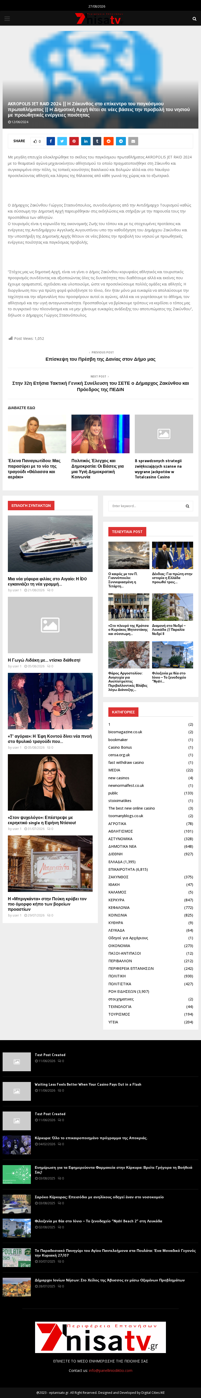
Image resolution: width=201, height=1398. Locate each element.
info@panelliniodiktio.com (110, 1370)
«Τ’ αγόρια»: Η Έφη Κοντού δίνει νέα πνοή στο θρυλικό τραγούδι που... (50, 739)
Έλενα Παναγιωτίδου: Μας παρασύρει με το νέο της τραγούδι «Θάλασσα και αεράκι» (34, 468)
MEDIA (114, 769)
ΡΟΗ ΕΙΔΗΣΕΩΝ (122, 991)
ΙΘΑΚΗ (114, 884)
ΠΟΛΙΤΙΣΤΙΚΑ (119, 983)
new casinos (118, 777)
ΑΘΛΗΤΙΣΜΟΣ (120, 831)
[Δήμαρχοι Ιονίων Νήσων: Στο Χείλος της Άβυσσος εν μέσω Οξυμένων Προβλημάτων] (17, 1287)
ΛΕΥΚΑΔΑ (116, 930)
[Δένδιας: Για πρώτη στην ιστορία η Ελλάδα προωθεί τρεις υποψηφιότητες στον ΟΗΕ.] (172, 555)
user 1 (17, 590)
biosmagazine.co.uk (125, 731)
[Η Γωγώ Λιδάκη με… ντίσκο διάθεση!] (50, 625)
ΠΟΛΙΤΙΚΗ (117, 975)
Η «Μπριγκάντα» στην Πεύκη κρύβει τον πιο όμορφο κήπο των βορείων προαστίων (47, 904)
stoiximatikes (119, 800)
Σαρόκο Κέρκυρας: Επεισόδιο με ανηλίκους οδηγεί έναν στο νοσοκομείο (99, 1197)
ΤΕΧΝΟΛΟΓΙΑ (119, 1006)
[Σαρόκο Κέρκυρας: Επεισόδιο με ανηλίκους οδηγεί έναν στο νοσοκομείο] (17, 1204)
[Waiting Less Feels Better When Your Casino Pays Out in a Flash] (17, 1091)
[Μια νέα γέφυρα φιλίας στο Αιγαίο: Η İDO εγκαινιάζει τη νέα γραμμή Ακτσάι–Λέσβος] (50, 543)
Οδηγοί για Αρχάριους (128, 937)
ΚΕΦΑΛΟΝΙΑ (119, 907)
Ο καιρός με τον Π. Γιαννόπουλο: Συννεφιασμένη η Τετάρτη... (122, 580)
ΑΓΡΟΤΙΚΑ (117, 823)
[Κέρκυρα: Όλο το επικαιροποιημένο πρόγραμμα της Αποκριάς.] (17, 1145)
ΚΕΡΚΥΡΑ (116, 899)
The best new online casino (131, 808)
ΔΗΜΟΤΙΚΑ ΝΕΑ (122, 846)
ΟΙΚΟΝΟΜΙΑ (119, 945)
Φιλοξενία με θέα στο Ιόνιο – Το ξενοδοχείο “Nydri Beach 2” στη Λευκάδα (98, 1221)
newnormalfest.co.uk (126, 785)
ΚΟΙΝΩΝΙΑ (117, 915)
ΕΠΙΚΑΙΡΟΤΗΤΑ (121, 869)
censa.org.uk (119, 754)
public (113, 792)
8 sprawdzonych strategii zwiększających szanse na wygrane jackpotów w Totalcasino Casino (158, 468)
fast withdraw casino (126, 762)
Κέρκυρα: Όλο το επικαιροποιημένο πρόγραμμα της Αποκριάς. (91, 1138)
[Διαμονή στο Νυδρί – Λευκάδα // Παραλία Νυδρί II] (172, 607)
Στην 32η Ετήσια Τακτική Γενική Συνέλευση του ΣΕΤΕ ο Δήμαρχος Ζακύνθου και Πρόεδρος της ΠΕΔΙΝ (100, 386)
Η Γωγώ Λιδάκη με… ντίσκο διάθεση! (44, 660)
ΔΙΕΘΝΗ (115, 853)
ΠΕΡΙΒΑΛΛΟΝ (120, 960)
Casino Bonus (120, 747)
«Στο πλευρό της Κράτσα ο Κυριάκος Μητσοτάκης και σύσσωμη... (128, 629)
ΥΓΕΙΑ (113, 1021)
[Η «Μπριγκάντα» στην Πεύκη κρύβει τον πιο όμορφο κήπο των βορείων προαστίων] (50, 863)
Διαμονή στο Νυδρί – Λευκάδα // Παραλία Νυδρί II (169, 629)
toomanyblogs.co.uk (125, 815)
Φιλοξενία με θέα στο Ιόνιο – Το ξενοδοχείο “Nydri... (169, 677)
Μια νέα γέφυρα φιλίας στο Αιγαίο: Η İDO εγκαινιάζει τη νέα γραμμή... (47, 581)
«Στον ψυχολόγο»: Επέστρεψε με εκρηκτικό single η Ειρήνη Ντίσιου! (42, 820)
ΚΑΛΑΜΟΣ (117, 892)
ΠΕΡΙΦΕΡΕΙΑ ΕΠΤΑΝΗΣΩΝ (131, 968)
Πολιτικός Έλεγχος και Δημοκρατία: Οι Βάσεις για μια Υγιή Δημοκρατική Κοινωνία (97, 468)
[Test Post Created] (17, 1061)
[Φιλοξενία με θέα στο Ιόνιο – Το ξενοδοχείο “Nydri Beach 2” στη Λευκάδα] (172, 655)
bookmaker (118, 739)
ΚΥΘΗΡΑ (115, 922)
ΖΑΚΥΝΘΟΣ (118, 876)
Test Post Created (50, 1054)
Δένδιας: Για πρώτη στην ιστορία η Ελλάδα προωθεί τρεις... (172, 578)
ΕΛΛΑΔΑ (115, 861)
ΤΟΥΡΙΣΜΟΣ (119, 1014)
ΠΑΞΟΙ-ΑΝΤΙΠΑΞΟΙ (124, 953)
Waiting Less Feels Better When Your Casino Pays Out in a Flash (88, 1084)
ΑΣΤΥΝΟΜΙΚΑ (120, 838)
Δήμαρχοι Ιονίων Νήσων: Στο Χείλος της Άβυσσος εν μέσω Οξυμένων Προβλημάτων (110, 1280)
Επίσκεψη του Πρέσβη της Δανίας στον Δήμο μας (100, 359)
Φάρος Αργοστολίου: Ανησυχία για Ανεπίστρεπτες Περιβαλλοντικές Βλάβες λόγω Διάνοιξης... (128, 681)
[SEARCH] (187, 506)
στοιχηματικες (121, 998)
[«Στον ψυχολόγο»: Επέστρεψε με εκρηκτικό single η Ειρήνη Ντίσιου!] (50, 782)
